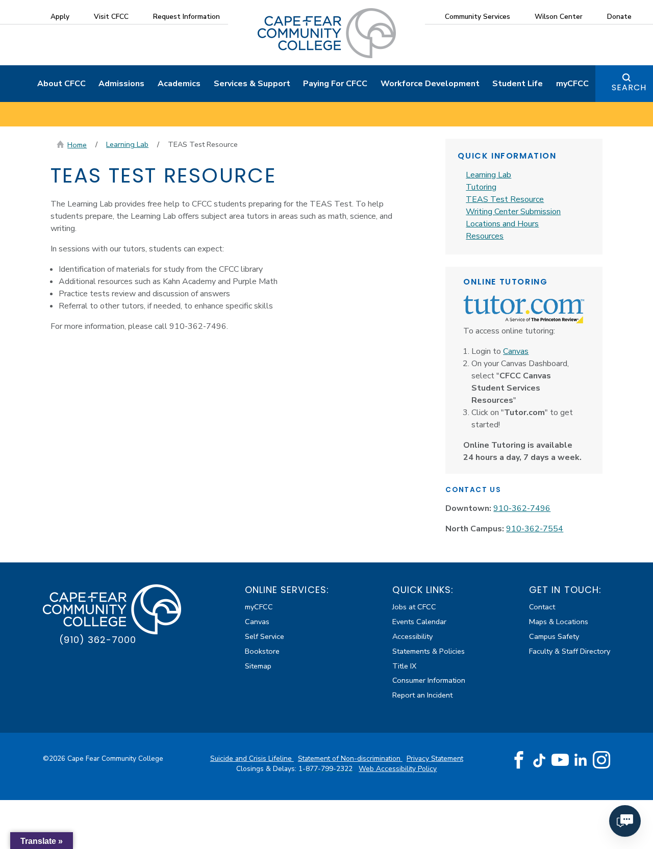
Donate (619, 16)
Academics (179, 83)
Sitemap (258, 666)
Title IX (404, 666)
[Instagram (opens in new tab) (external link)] (601, 760)
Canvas (516, 351)
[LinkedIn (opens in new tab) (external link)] (581, 760)
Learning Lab (127, 144)
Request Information (186, 16)
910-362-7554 (534, 528)
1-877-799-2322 (326, 769)
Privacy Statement (435, 758)
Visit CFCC (111, 16)
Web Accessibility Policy (398, 769)
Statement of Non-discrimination (350, 758)
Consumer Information (428, 680)
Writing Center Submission (513, 211)
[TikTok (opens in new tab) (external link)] (539, 760)
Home (77, 145)
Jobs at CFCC (414, 607)
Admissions (121, 83)
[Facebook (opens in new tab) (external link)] (519, 760)
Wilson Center (559, 16)
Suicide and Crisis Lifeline (252, 758)
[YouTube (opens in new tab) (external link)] (560, 760)
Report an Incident (422, 695)
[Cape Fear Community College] (327, 32)
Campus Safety (554, 636)
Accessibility (412, 636)
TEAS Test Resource (505, 199)
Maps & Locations (558, 621)
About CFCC (61, 83)
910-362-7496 (521, 508)
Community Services (477, 16)
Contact (542, 607)
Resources (485, 236)
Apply (60, 16)
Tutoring (481, 187)
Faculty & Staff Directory (569, 651)
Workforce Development (430, 83)
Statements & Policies (428, 651)
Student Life (517, 83)
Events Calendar (419, 621)
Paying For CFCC (335, 83)
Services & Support (252, 83)
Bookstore (262, 651)
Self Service (264, 636)
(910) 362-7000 (97, 639)
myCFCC (572, 83)
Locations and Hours (502, 223)
